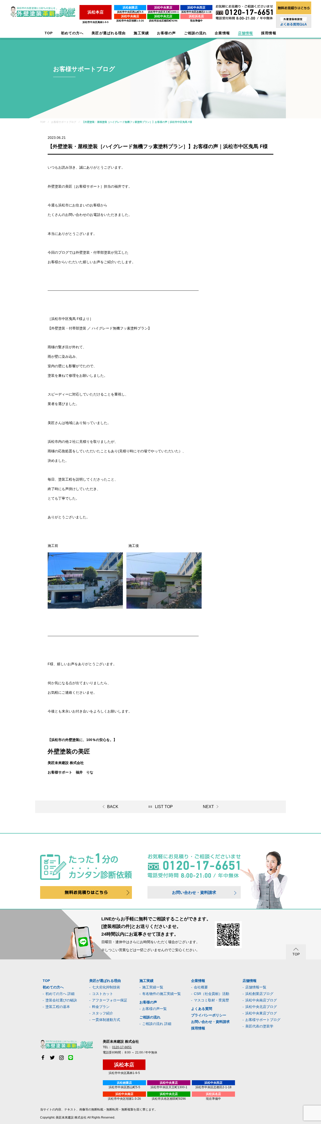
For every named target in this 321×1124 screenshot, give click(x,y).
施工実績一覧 (152, 987)
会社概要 (201, 987)
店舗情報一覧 (255, 987)
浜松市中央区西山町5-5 (130, 12)
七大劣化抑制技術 (106, 987)
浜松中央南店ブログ (261, 1000)
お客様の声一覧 (154, 1009)
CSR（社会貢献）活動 (211, 994)
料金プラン (101, 1007)
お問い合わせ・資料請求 (194, 892)
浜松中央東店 (163, 7)
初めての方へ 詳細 (59, 994)
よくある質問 (201, 1009)
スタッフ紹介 (102, 1013)
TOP (49, 33)
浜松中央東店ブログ (261, 1013)
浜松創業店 (130, 7)
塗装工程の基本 (57, 1007)
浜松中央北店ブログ (261, 1007)
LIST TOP (164, 807)
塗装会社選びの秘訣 (61, 1000)
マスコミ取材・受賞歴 (211, 1000)
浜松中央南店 (130, 16)
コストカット (102, 994)
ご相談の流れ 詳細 (156, 1024)
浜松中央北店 (163, 16)
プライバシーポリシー (208, 1015)
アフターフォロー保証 (109, 1000)
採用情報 (198, 1028)
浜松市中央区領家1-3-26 (130, 20)
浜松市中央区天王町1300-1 (163, 12)
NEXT (208, 807)
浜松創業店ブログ (259, 994)
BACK (112, 807)
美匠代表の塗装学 (259, 1026)
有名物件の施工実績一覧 (161, 994)
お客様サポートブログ (262, 1020)
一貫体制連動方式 (106, 1020)
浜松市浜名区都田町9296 (163, 20)
